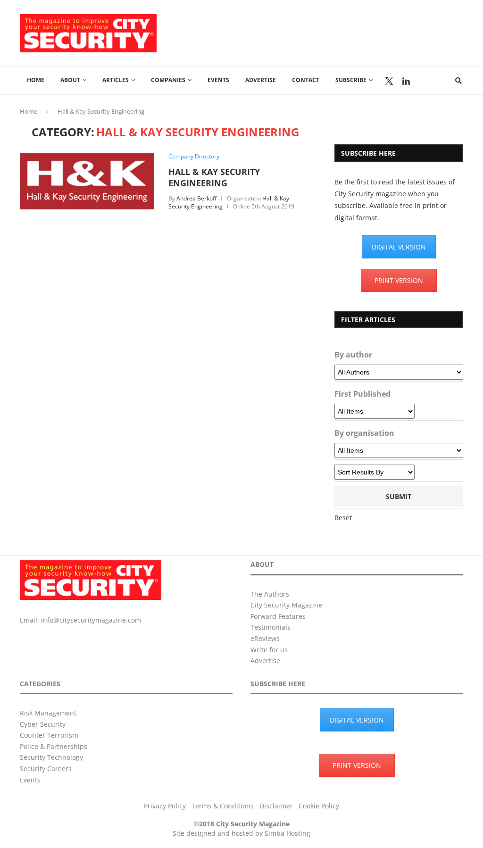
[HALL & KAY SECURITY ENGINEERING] (87, 157)
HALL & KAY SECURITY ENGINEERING (214, 177)
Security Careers (46, 768)
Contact (305, 80)
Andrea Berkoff (196, 198)
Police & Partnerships (53, 746)
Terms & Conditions (223, 805)
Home (35, 80)
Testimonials (270, 627)
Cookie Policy (319, 805)
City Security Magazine (286, 604)
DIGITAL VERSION (399, 246)
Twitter (389, 81)
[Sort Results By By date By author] (374, 472)
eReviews (265, 638)
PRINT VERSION (399, 280)
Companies (168, 80)
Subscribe (350, 80)
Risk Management (48, 712)
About (70, 80)
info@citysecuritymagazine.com (91, 619)
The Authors (269, 594)
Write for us (269, 649)
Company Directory (193, 156)
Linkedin (406, 81)
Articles (115, 80)
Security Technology (51, 757)
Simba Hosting (287, 833)
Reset (343, 517)
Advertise (260, 80)
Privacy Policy (165, 805)
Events (218, 80)
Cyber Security (43, 724)
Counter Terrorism (49, 735)
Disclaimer (276, 805)
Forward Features (278, 616)
